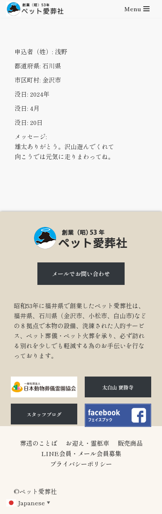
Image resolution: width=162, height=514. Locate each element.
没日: (21, 94)
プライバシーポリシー (81, 463)
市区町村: (28, 79)
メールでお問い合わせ (81, 273)
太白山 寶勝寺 (117, 387)
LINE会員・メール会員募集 (81, 453)
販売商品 (130, 443)
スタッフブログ (44, 414)
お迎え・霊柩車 (87, 443)
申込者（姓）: (34, 51)
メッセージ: (31, 136)
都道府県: (28, 65)
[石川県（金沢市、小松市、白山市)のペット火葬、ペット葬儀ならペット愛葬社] (35, 9)
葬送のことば (38, 443)
